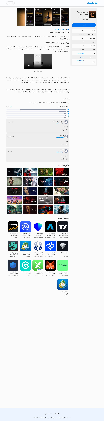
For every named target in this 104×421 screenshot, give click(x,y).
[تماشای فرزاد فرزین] (30, 182)
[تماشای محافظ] (45, 210)
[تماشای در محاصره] (14, 172)
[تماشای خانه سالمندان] (61, 172)
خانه (68, 29)
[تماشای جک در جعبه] (30, 172)
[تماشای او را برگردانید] (14, 182)
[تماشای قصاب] (14, 191)
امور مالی (82, 57)
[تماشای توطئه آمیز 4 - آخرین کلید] (45, 182)
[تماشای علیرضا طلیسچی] (45, 200)
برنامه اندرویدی (81, 53)
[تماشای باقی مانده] (61, 200)
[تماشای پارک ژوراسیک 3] (14, 210)
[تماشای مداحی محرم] (61, 182)
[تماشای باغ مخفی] (61, 191)
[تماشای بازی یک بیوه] (30, 191)
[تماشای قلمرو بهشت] (61, 210)
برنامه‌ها (63, 29)
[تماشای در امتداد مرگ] (30, 200)
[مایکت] (92, 4)
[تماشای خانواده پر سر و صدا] (14, 200)
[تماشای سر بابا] (30, 210)
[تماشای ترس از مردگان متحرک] (45, 172)
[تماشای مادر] (45, 191)
